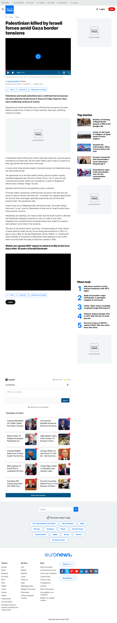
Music (63, 529)
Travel (3, 589)
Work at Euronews (47, 589)
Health (3, 586)
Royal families (40, 534)
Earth (3, 580)
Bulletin (23, 570)
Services (24, 563)
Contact (43, 586)
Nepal (55, 534)
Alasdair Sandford (13, 81)
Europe (4, 567)
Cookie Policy (45, 576)
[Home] (6, 17)
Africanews (25, 592)
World (17, 17)
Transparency (45, 583)
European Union (58, 540)
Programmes (6, 598)
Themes (4, 563)
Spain (82, 523)
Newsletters (67, 578)
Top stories (84, 115)
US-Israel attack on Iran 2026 (44, 523)
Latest (23, 576)
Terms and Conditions (48, 573)
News (11, 17)
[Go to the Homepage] (9, 9)
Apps (23, 583)
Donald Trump (77, 529)
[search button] (71, 3)
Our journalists (6, 602)
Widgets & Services (28, 589)
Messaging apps (27, 586)
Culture (4, 592)
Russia (66, 534)
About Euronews (46, 567)
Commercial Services (48, 570)
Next (3, 583)
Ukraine (79, 534)
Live (111, 9)
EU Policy (4, 576)
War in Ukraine (67, 523)
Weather (24, 573)
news (10, 302)
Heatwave (50, 529)
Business (4, 573)
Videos (3, 595)
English (6, 3)
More (42, 563)
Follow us (24, 580)
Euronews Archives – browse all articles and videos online (9, 607)
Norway (37, 529)
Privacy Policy (45, 580)
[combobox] (83, 3)
